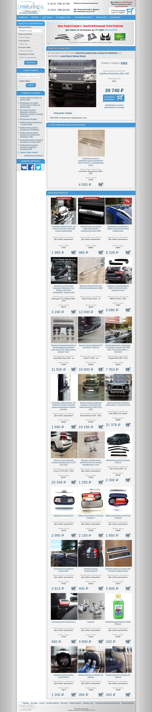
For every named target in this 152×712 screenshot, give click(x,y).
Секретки (90, 622)
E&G (114, 81)
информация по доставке (114, 107)
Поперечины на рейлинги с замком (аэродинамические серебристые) (118, 228)
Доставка (47, 17)
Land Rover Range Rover (73, 56)
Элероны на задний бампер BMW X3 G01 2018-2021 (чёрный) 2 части (118, 288)
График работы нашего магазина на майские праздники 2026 (29, 147)
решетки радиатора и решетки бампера (96, 53)
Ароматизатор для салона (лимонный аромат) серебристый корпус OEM (91, 228)
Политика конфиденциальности (107, 703)
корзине (122, 10)
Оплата (35, 17)
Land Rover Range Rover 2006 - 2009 (114, 73)
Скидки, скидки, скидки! (29, 152)
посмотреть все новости (33, 155)
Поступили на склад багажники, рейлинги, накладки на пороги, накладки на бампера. (31, 113)
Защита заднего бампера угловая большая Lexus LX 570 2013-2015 (64, 462)
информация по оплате (114, 105)
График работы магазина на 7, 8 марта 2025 (31, 123)
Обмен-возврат (75, 703)
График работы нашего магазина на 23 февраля (29, 128)
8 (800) (59, 3)
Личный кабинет (83, 17)
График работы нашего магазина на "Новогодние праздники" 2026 (30, 135)
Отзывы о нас (63, 17)
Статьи (42, 703)
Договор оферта (52, 703)
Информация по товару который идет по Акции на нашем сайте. (30, 105)
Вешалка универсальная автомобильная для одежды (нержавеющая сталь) (91, 462)
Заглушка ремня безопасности (64, 622)
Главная (22, 17)
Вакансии (101, 17)
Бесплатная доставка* (28, 119)
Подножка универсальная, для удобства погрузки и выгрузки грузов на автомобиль (64, 228)
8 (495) (59, 10)
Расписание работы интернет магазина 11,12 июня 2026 (31, 141)
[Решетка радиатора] (72, 107)
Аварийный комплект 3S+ (64, 515)
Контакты (115, 17)
